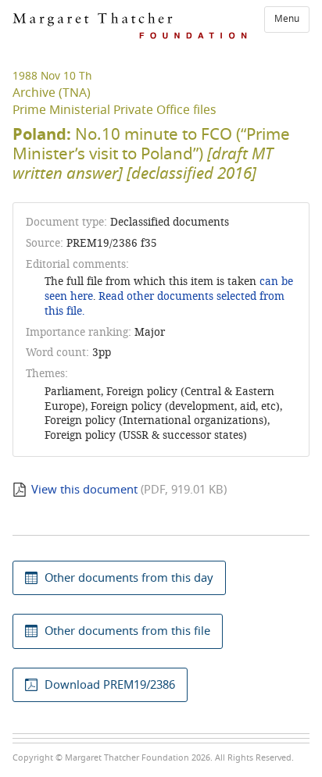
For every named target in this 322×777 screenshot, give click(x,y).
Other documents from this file (127, 631)
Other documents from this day (129, 577)
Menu (286, 19)
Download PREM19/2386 (110, 684)
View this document (84, 489)
